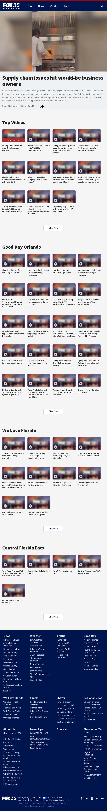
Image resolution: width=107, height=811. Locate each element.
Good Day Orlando (65, 708)
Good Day (90, 636)
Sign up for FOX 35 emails (11, 756)
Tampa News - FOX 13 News (92, 709)
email (102, 798)
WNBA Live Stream (92, 774)
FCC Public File (9, 780)
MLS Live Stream (91, 778)
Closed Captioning (11, 777)
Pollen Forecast (37, 667)
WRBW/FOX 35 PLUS (12, 774)
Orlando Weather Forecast (38, 650)
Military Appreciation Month (12, 686)
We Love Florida (91, 640)
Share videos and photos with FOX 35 (39, 743)
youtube (97, 798)
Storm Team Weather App (40, 675)
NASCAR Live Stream (93, 749)
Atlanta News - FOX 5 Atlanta (93, 714)
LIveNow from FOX (65, 718)
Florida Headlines (11, 640)
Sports (34, 698)
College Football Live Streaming (93, 741)
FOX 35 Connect (37, 748)
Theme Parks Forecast (36, 659)
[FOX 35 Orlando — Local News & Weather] (12, 6)
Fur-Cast (87, 662)
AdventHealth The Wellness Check (92, 651)
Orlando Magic (36, 707)
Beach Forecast (37, 664)
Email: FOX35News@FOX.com (40, 737)
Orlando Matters (64, 712)
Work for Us (8, 749)
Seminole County (11, 672)
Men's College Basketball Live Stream (90, 760)
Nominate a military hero (12, 680)
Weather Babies (91, 646)
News (6, 636)
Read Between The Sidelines (38, 703)
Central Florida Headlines (9, 644)
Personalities (9, 745)
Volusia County (10, 675)
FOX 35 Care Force (92, 643)
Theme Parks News (12, 707)
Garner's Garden (91, 659)
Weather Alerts (36, 645)
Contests (62, 729)
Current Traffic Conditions (63, 644)
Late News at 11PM (66, 715)
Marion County (10, 662)
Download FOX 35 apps (11, 762)
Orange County (10, 665)
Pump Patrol (62, 640)
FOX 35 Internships (11, 752)
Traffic (61, 636)
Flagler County (9, 655)
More (67, 6)
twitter (86, 798)
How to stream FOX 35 (12, 734)
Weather (35, 636)
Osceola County (10, 669)
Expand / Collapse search (102, 6)
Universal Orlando (11, 717)
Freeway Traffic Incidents (64, 650)
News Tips (36, 729)
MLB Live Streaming (93, 745)
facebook (81, 798)
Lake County (9, 659)
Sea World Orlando (11, 714)
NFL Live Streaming (92, 736)
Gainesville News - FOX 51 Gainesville (92, 703)
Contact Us (8, 742)
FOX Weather (36, 670)
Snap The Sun (36, 680)
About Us (9, 729)
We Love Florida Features (10, 703)
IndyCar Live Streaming (89, 753)
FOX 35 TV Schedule (66, 705)
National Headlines (11, 649)
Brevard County (10, 652)
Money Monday (91, 669)
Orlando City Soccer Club (39, 712)
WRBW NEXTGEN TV (12, 770)
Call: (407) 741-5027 (39, 733)
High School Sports (38, 717)
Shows (61, 698)
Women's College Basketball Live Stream (91, 769)
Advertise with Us (11, 767)
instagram (92, 798)
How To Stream (64, 702)
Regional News (93, 698)
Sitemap (7, 690)
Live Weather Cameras (36, 641)
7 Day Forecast (37, 655)
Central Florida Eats (65, 722)
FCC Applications (10, 784)
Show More (53, 228)
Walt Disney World (11, 711)
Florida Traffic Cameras (63, 656)
